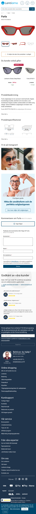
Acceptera (24, 509)
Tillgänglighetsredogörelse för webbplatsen (13, 388)
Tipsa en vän (5, 428)
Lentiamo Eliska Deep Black (12, 78)
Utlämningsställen (6, 379)
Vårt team (4, 464)
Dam (9, 13)
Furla (13, 13)
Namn (5, 248)
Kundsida (4, 404)
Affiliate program (6, 431)
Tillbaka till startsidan (16, 498)
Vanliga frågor (5, 401)
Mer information (15, 509)
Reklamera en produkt (7, 409)
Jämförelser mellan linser (8, 452)
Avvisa (5, 512)
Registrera (18, 344)
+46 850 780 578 (17, 359)
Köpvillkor (4, 385)
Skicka (18, 266)
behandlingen (14, 261)
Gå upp (23, 498)
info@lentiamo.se (18, 361)
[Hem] (2, 12)
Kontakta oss (5, 473)
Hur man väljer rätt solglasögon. (18, 210)
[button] (5, 43)
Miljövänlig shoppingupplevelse (10, 433)
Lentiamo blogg (5, 467)
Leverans (3, 374)
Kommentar (6, 236)
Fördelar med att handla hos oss (10, 470)
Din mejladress (7, 255)
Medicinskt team (6, 449)
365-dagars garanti (6, 412)
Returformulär (5, 406)
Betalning (4, 377)
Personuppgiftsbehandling (8, 391)
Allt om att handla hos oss (8, 371)
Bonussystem (5, 422)
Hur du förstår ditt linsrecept (9, 443)
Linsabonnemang (6, 425)
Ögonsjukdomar (5, 446)
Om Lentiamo (5, 461)
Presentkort (4, 382)
